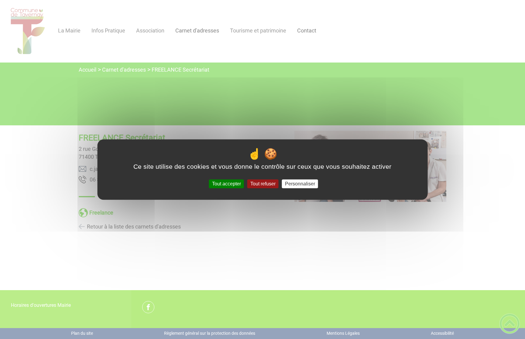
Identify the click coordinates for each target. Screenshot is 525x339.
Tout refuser (263, 183)
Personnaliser (300, 183)
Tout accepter (226, 183)
